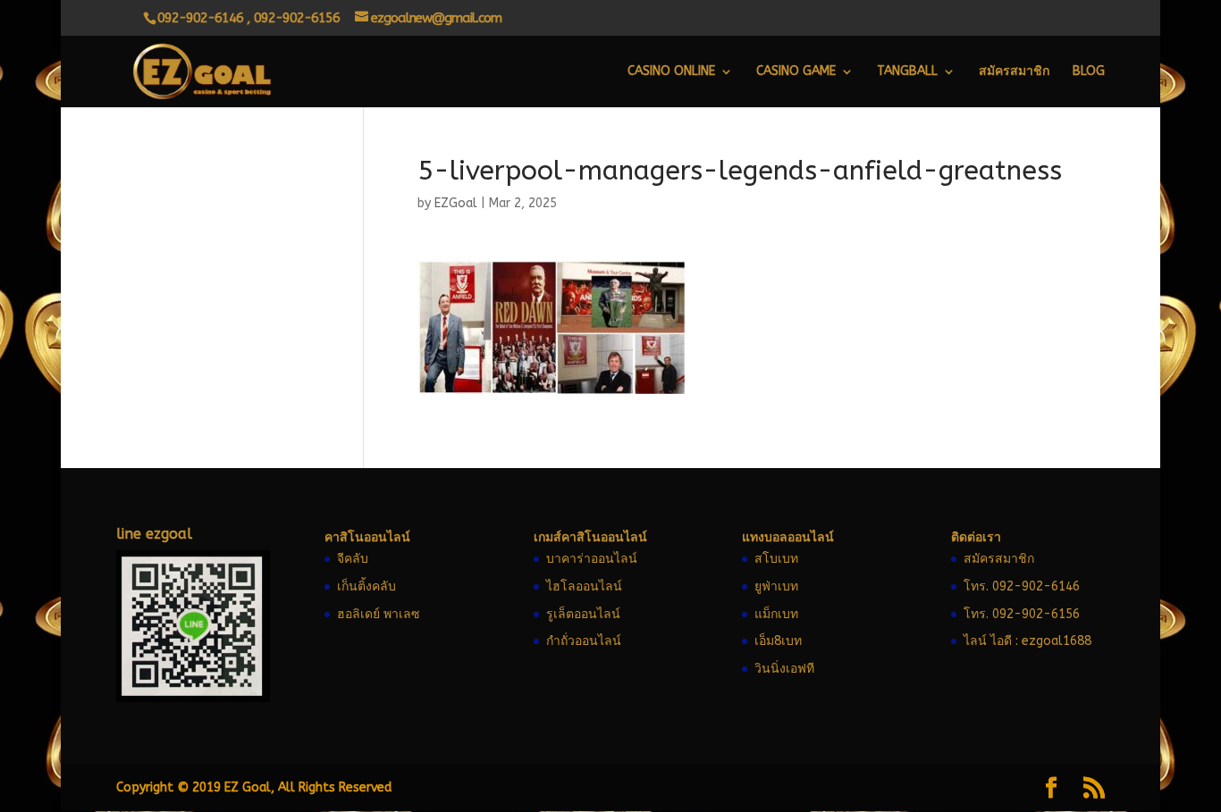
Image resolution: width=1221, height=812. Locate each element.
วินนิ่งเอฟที (784, 668)
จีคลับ (352, 558)
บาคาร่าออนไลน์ (591, 558)
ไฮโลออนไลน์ (584, 586)
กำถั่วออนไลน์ (583, 641)
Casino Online (671, 72)
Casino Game (796, 72)
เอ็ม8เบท (778, 641)
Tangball (907, 72)
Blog (1089, 72)
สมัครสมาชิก (1014, 72)
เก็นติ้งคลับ (366, 586)
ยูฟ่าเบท (776, 586)
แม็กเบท (776, 614)
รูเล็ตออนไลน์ (583, 614)
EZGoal (455, 203)
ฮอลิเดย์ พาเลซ (378, 614)
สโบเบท (776, 558)
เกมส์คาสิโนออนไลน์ (590, 537)
